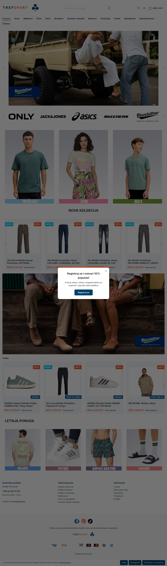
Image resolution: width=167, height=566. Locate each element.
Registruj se (83, 292)
